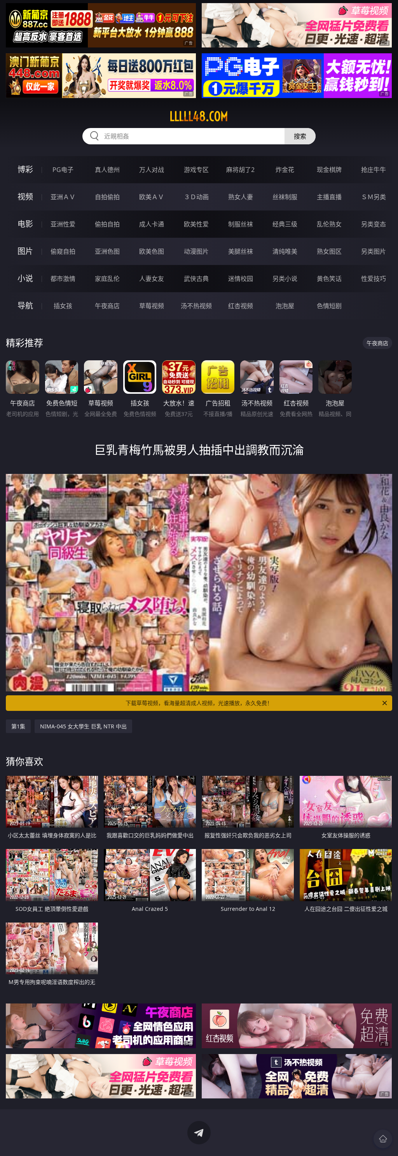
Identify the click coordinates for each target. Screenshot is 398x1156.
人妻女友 (151, 278)
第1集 (18, 726)
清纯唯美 (284, 251)
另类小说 (284, 278)
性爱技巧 (373, 278)
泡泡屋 (285, 306)
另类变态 (373, 224)
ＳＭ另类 (373, 197)
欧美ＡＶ (151, 197)
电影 (25, 224)
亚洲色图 (107, 251)
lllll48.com (198, 116)
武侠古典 (196, 278)
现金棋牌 (329, 169)
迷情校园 (240, 278)
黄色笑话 (329, 278)
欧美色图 (151, 251)
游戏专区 (196, 169)
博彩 (25, 169)
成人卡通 (151, 224)
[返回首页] (383, 1139)
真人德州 (107, 169)
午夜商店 (107, 306)
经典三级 (284, 224)
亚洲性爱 (63, 224)
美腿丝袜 (240, 251)
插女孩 (63, 306)
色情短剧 (329, 306)
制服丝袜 (240, 224)
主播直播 (329, 197)
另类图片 (373, 251)
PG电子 (62, 169)
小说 (25, 278)
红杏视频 (240, 306)
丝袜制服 (284, 197)
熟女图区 (329, 251)
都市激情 (63, 278)
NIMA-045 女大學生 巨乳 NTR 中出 (83, 726)
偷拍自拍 (107, 224)
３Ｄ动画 (196, 197)
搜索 (300, 136)
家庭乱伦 (107, 278)
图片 (25, 251)
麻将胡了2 (240, 169)
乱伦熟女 (329, 224)
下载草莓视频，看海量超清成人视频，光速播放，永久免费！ (199, 703)
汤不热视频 (196, 306)
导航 (25, 305)
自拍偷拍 (107, 197)
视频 (25, 196)
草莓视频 (151, 306)
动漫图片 (196, 251)
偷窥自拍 (63, 251)
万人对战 (151, 169)
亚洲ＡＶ (63, 197)
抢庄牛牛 (373, 169)
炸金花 (285, 169)
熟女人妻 (240, 197)
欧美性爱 (196, 224)
